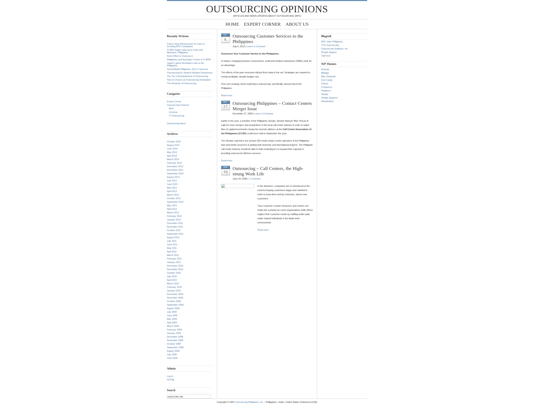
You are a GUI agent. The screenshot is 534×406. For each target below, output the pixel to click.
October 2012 (174, 198)
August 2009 (173, 308)
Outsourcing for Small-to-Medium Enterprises (190, 72)
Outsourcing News (176, 123)
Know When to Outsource (180, 56)
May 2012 (172, 205)
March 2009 (173, 326)
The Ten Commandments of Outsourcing (187, 76)
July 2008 (172, 354)
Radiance (326, 90)
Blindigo (325, 73)
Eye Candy (326, 80)
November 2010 (175, 269)
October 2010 (174, 273)
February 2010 (174, 287)
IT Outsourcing (176, 115)
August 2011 (173, 237)
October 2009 (174, 301)
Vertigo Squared (329, 97)
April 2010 (172, 280)
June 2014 (172, 148)
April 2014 (172, 155)
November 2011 (175, 226)
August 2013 (173, 177)
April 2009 (172, 322)
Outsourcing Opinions (267, 8)
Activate (325, 69)
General (173, 112)
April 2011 (172, 251)
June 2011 (172, 244)
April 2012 (172, 209)
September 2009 (175, 305)
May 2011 (172, 248)
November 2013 (175, 170)
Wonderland (327, 101)
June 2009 (172, 315)
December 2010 (175, 265)
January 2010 (174, 290)
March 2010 (173, 283)
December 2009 (175, 294)
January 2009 (174, 333)
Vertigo (324, 94)
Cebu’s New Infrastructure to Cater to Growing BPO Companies (186, 45)
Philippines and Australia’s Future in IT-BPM (188, 59)
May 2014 (172, 152)
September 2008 (175, 347)
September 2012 (175, 202)
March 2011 (173, 255)
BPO (171, 108)
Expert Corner (262, 24)
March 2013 (173, 195)
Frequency (326, 87)
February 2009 (174, 329)
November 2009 (175, 297)
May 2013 (172, 187)
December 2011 (175, 223)
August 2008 (173, 351)
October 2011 (174, 230)
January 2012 (174, 219)
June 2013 (172, 184)
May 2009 (172, 319)
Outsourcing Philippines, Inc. (249, 402)
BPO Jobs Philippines (332, 41)
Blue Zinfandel (328, 76)
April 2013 (172, 191)
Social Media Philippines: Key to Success (187, 69)
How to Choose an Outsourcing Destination (189, 79)
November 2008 (175, 340)
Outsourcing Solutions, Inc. (335, 48)
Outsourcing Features (178, 105)
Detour (324, 83)
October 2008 (174, 344)
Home (232, 24)
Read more (226, 95)
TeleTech (325, 55)
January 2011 (174, 262)
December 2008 (175, 336)
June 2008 (172, 358)
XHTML (171, 379)
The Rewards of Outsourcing (181, 83)
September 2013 (175, 173)
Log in (170, 376)
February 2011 (174, 258)
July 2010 (172, 276)
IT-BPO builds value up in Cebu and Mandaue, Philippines (185, 51)
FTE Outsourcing (330, 45)
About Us (297, 24)
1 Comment (255, 178)
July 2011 (171, 241)
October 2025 (174, 141)
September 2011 (175, 234)
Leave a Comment (256, 46)
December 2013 (175, 166)
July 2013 (172, 180)
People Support (329, 52)
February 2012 (174, 216)
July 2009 (172, 312)
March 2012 (173, 212)
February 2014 (174, 163)
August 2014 (173, 145)
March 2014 (173, 159)
